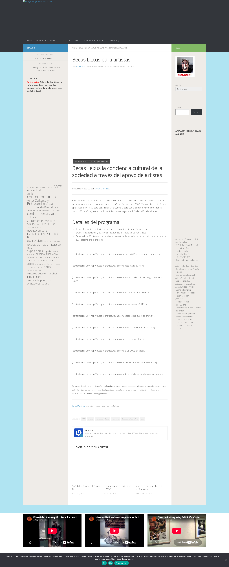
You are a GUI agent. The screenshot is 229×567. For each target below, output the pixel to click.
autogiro (80, 66)
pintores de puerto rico (34, 270)
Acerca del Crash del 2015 (186, 239)
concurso (56, 210)
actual (29, 187)
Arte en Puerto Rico (38, 207)
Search (178, 107)
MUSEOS (47, 267)
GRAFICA (40, 254)
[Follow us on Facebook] (49, 47)
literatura (50, 264)
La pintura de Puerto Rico (41, 260)
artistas (90, 419)
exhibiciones (48, 241)
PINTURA (34, 276)
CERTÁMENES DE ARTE (116, 47)
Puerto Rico (45, 284)
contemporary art (41, 213)
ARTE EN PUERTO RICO (94, 40)
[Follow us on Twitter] (54, 47)
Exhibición (56, 241)
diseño (38, 224)
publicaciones (33, 283)
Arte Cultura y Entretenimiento (40, 202)
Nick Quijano (180, 305)
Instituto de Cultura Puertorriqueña (43, 257)
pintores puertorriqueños (42, 273)
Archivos (178, 85)
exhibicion (35, 240)
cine (39, 210)
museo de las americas (34, 267)
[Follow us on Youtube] (62, 47)
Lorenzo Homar (182, 301)
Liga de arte (40, 264)
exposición (34, 250)
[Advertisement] (45, 138)
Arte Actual (34, 190)
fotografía (46, 251)
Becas (107, 419)
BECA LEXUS (90, 47)
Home (29, 40)
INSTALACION (52, 254)
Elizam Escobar (182, 296)
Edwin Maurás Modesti (185, 292)
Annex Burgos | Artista (185, 287)
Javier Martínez (102, 188)
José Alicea (179, 298)
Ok (104, 563)
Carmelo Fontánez (183, 290)
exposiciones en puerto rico (44, 246)
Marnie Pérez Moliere (184, 316)
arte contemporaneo (41, 195)
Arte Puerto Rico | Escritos (186, 266)
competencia (46, 211)
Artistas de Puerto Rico (185, 284)
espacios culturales (34, 227)
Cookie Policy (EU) (116, 40)
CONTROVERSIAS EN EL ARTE (187, 245)
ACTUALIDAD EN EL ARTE (42, 187)
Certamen (31, 210)
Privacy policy (121, 563)
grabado (30, 254)
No (110, 563)
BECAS (101, 47)
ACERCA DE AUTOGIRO (46, 40)
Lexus (142, 419)
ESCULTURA (48, 224)
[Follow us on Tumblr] (58, 47)
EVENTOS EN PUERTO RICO (42, 235)
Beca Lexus (99, 419)
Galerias (55, 251)
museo (57, 264)
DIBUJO (31, 224)
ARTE (83, 419)
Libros (30, 263)
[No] (225, 560)
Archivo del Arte (182, 242)
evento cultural (37, 230)
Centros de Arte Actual (185, 275)
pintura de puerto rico (40, 280)
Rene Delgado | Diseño (185, 313)
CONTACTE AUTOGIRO (70, 40)
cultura (32, 217)
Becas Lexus (116, 419)
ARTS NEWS (77, 47)
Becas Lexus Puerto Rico (130, 419)
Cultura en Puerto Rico (41, 220)
